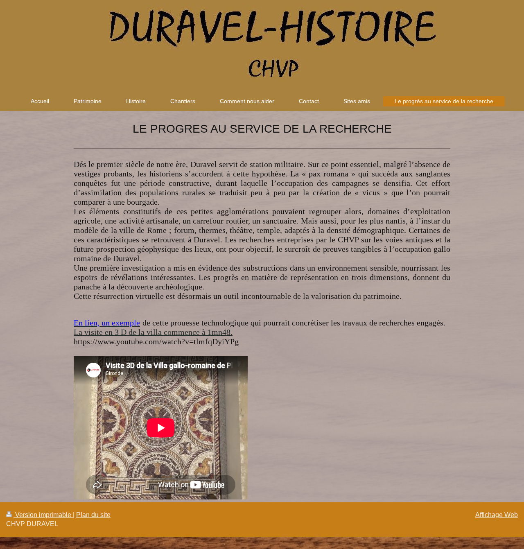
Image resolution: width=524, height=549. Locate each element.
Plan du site (93, 514)
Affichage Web (496, 514)
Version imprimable (43, 514)
